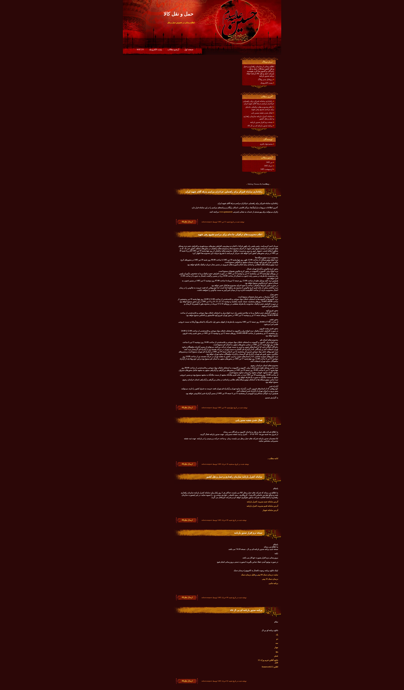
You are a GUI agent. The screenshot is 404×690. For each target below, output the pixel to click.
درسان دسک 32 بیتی (270, 579)
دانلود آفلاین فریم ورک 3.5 (268, 660)
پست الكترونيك (155, 49)
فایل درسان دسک (248, 575)
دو (277, 639)
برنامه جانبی (273, 583)
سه (277, 643)
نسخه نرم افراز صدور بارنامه (261, 122)
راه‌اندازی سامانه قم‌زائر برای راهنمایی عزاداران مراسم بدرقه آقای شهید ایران (258, 102)
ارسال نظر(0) (187, 222)
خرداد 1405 (268, 166)
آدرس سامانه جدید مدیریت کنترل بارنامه (262, 502)
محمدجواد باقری (266, 144)
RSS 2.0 (140, 49)
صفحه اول (188, 49)
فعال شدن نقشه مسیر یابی (262, 113)
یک (277, 634)
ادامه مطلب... (272, 458)
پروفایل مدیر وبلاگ (265, 79)
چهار (276, 647)
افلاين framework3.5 (270, 667)
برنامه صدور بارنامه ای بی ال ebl (260, 126)
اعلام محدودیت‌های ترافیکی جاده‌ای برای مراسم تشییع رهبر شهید (259, 108)
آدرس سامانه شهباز (270, 510)
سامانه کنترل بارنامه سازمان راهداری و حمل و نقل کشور (234, 476)
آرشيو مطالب (173, 49)
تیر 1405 (269, 162)
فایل (276, 662)
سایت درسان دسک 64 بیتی (267, 575)
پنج (277, 652)
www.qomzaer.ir (225, 212)
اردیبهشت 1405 (266, 169)
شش (276, 656)
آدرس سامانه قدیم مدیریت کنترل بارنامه (262, 506)
